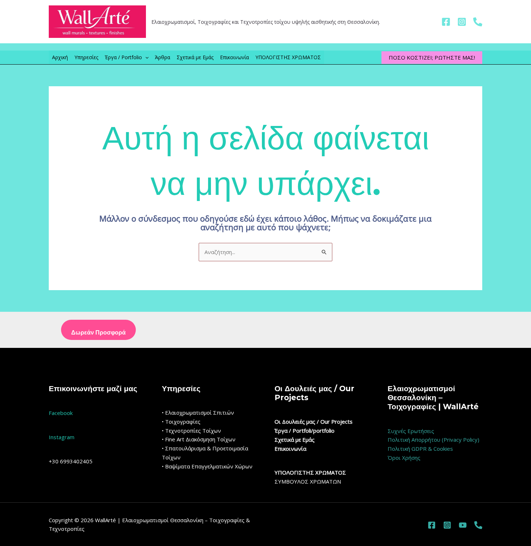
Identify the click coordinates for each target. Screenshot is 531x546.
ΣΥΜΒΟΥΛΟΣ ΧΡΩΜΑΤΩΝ (308, 481)
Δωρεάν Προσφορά (98, 332)
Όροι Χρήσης (404, 457)
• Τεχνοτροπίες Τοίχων (191, 430)
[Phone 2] (478, 525)
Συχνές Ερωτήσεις (411, 430)
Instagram (61, 437)
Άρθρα (162, 57)
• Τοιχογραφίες (181, 421)
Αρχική (60, 57)
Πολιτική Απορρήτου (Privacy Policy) (433, 439)
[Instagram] (461, 21)
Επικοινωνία (234, 57)
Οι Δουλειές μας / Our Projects (314, 421)
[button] (145, 57)
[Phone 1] (477, 21)
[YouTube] (463, 525)
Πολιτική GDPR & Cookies (420, 448)
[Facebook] (445, 21)
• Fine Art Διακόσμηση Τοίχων (199, 439)
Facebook (61, 412)
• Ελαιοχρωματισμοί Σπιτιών (198, 412)
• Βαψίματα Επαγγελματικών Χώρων (207, 466)
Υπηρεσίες (86, 57)
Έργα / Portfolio (123, 57)
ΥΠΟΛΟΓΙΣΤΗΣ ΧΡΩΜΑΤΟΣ (288, 57)
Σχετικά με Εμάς (195, 57)
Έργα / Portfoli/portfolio (304, 430)
